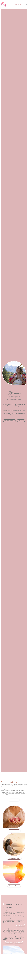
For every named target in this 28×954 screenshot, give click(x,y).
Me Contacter (9, 942)
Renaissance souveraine (14, 858)
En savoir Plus (21, 420)
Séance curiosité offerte (9, 420)
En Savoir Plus (21, 925)
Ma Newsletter (19, 942)
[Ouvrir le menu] (26, 4)
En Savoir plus (14, 799)
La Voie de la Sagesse (14, 885)
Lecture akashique (14, 830)
